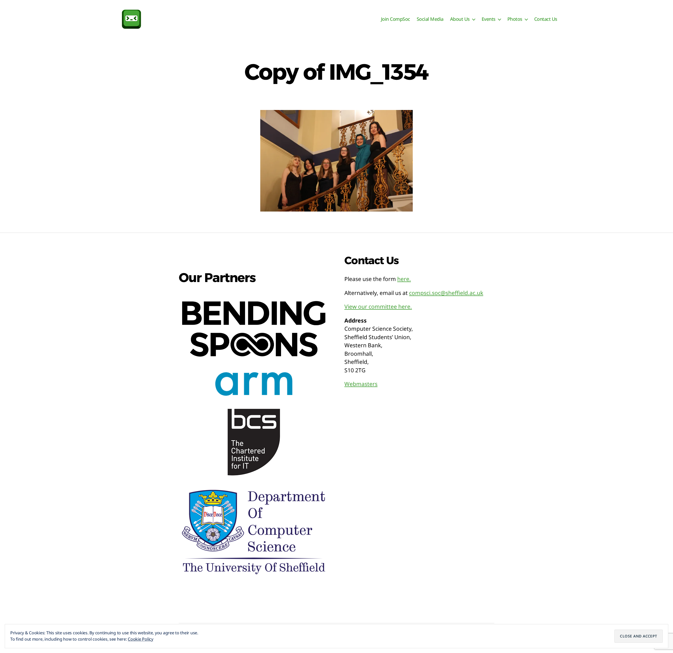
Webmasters (361, 384)
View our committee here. (378, 306)
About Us (460, 19)
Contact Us (545, 19)
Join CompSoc (395, 19)
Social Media (430, 19)
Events (489, 19)
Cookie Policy (140, 639)
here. (404, 279)
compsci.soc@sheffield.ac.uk (446, 293)
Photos (514, 19)
